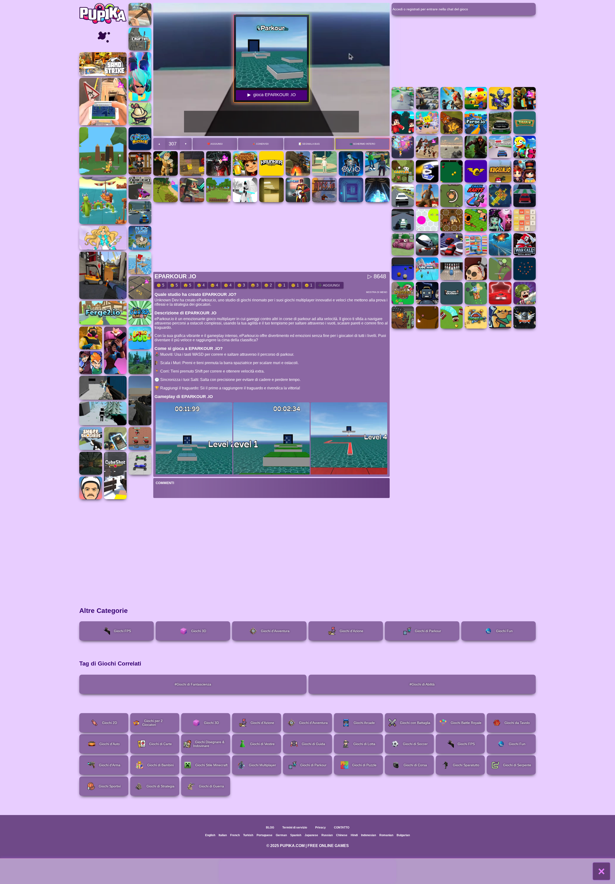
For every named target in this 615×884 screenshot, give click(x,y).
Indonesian (368, 835)
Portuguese (264, 835)
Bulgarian (403, 835)
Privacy (320, 827)
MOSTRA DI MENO (376, 292)
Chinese (341, 835)
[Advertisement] (307, 871)
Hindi (354, 835)
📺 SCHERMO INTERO (362, 144)
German (281, 835)
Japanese (311, 835)
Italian (223, 835)
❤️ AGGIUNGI (215, 144)
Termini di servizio (294, 827)
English (210, 835)
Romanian (386, 835)
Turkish (248, 835)
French (235, 835)
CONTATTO (341, 827)
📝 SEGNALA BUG (309, 144)
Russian (327, 835)
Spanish (295, 835)
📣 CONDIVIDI (260, 144)
